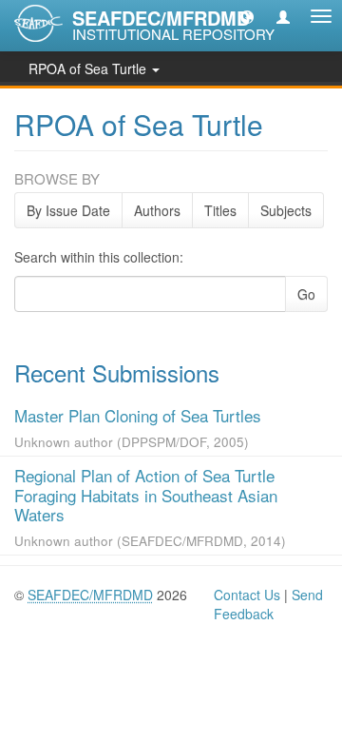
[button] (247, 16)
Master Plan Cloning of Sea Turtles (137, 415)
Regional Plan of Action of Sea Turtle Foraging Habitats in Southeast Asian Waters (145, 494)
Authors (157, 210)
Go (306, 293)
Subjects (286, 210)
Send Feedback (268, 604)
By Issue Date (68, 210)
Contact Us (247, 594)
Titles (220, 210)
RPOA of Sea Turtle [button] (89, 68)
